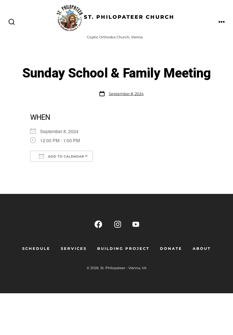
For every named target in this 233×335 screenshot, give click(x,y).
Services (74, 248)
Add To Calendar (65, 156)
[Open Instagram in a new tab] (118, 224)
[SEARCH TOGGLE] (11, 22)
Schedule (36, 248)
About (202, 248)
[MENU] (221, 22)
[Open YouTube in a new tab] (136, 224)
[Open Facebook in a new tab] (98, 224)
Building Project (123, 248)
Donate (171, 248)
